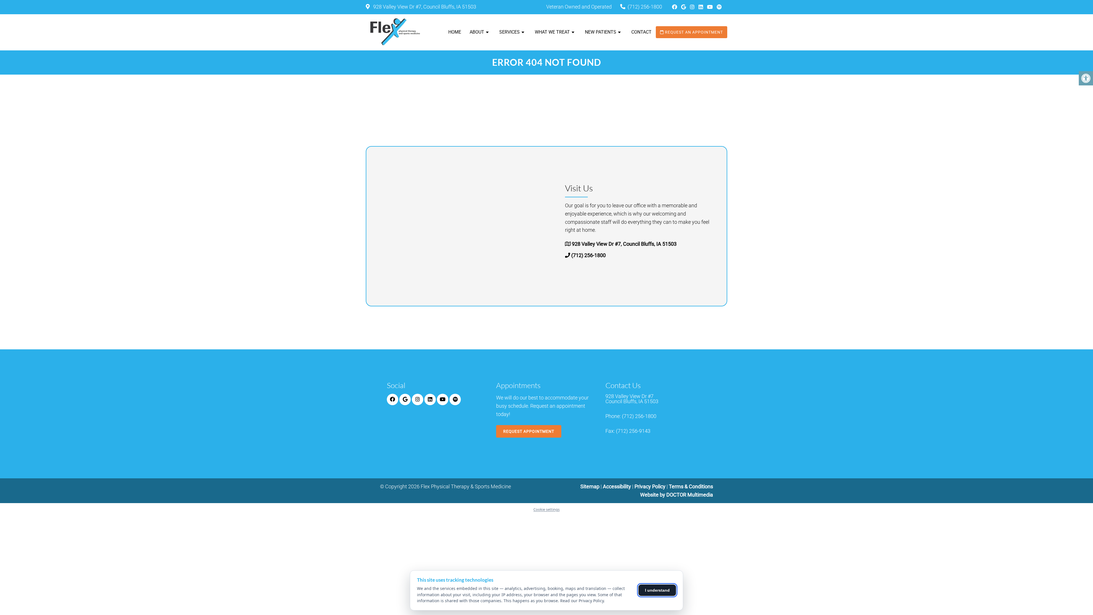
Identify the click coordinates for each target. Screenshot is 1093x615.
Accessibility (617, 486)
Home (454, 32)
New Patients (600, 32)
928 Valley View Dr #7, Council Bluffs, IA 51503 (424, 7)
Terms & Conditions (691, 486)
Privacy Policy (650, 486)
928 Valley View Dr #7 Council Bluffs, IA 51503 (631, 399)
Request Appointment (528, 431)
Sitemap (589, 486)
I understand (657, 590)
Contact (641, 32)
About (477, 32)
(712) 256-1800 (645, 7)
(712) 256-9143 (633, 431)
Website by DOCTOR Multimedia (676, 495)
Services (509, 32)
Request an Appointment (693, 32)
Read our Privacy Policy (582, 600)
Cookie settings (546, 509)
